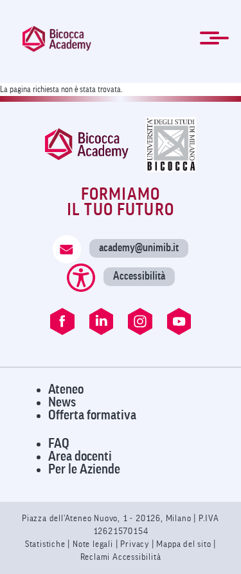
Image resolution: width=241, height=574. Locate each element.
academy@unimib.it (139, 247)
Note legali (94, 544)
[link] (56, 39)
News (62, 402)
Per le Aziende (84, 469)
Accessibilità (139, 276)
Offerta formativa (92, 415)
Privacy (134, 544)
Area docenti (80, 456)
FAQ (58, 443)
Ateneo (66, 389)
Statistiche (46, 544)
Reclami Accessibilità (120, 557)
